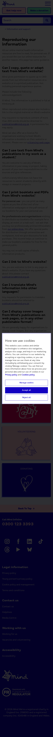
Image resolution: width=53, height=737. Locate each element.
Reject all (26, 397)
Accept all (26, 390)
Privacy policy (11, 375)
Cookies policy (28, 375)
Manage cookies (27, 383)
